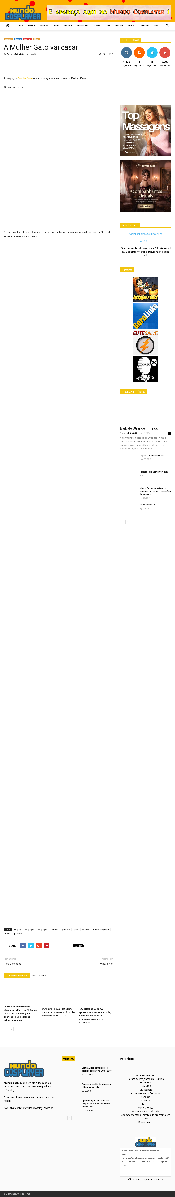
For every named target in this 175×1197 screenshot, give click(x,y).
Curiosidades (83, 25)
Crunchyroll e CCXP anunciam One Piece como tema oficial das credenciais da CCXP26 (58, 1012)
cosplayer (29, 929)
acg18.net (145, 241)
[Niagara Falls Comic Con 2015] (128, 476)
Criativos (68, 25)
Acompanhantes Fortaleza (145, 1093)
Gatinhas (27, 39)
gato (76, 929)
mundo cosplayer (101, 929)
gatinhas (66, 929)
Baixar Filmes (145, 1122)
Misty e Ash (106, 963)
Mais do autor (39, 975)
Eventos (19, 25)
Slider (36, 39)
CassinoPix (146, 1100)
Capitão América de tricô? (152, 455)
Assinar (164, 48)
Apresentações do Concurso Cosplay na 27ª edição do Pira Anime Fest (96, 1103)
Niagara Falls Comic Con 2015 (154, 472)
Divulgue (119, 25)
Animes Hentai (146, 1107)
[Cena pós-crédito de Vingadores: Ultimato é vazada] (70, 1089)
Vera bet (145, 1096)
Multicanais (145, 1089)
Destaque (8, 39)
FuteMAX (146, 1086)
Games (97, 25)
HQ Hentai (145, 1082)
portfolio (18, 933)
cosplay (17, 929)
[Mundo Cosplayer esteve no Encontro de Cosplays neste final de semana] (128, 493)
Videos (56, 25)
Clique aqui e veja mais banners (145, 1179)
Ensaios (31, 25)
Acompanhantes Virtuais (145, 1111)
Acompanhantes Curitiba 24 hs (145, 233)
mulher (85, 929)
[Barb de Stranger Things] (145, 411)
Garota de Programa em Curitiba (145, 1079)
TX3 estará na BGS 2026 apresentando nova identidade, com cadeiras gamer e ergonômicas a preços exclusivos (95, 1016)
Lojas (107, 25)
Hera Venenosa (12, 963)
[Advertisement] (66, 67)
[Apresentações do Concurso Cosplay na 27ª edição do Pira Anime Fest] (70, 1105)
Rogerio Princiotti (15, 54)
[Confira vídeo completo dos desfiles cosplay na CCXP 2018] (70, 1072)
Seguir (126, 48)
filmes (55, 929)
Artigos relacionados (17, 975)
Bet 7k (145, 1104)
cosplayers (43, 929)
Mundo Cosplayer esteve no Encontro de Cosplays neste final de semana (155, 491)
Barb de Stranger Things (139, 428)
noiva (7, 933)
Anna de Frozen (147, 505)
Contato (132, 25)
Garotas (44, 25)
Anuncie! (145, 25)
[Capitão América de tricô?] (128, 460)
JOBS (156, 25)
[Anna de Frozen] (128, 509)
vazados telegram (146, 1075)
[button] (167, 26)
